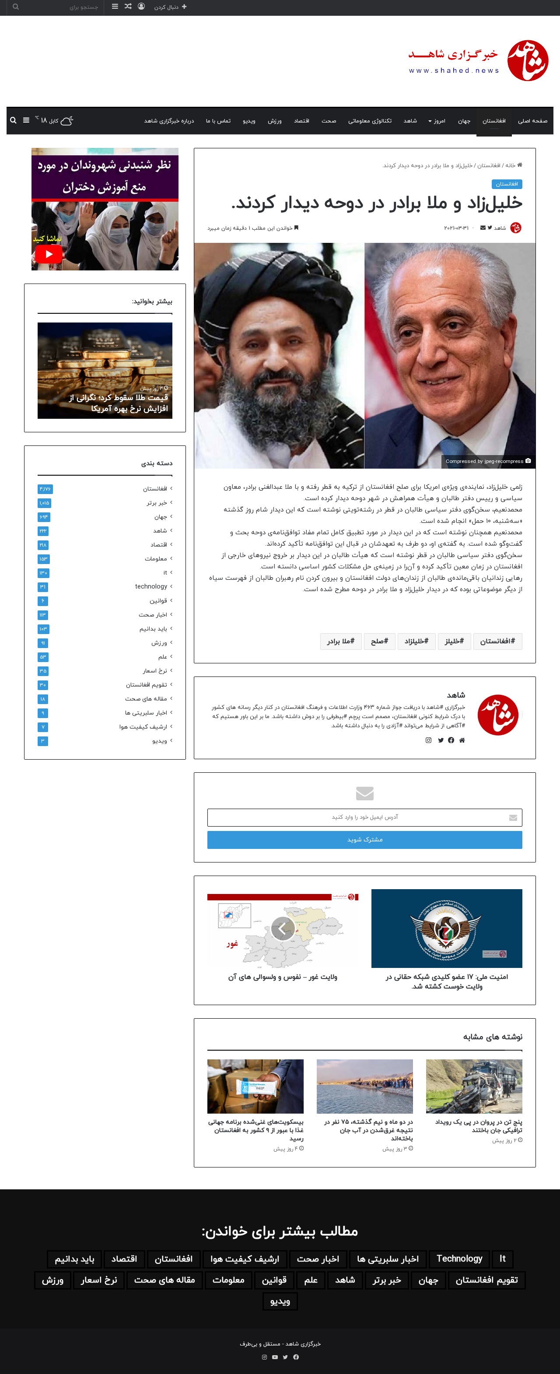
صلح (377, 641)
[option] (105, 370)
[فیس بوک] (449, 740)
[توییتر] (439, 740)
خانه (511, 166)
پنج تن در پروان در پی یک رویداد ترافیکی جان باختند (478, 1126)
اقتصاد (301, 121)
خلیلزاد (414, 641)
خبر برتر (157, 503)
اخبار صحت (153, 615)
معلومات (156, 559)
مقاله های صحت (146, 699)
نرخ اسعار (155, 671)
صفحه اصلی (532, 121)
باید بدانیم (153, 629)
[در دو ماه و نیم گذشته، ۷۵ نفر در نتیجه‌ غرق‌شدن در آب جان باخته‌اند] (365, 1086)
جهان (464, 121)
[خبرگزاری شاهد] (476, 61)
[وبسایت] (460, 740)
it (165, 573)
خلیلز (452, 641)
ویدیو (249, 121)
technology (151, 587)
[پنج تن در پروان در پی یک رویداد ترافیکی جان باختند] (474, 1086)
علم (162, 657)
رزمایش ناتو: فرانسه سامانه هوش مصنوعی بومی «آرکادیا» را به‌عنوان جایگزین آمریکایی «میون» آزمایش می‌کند (110, 392)
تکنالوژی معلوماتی (370, 121)
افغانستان (494, 121)
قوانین (158, 601)
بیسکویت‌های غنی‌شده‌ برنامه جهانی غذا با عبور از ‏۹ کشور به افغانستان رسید (256, 1130)
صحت (329, 121)
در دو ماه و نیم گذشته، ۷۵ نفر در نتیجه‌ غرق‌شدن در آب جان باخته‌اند (368, 1130)
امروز (439, 121)
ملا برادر (338, 641)
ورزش (275, 121)
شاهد (410, 121)
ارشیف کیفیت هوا (143, 727)
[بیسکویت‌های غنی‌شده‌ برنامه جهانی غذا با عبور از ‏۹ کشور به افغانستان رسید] (255, 1086)
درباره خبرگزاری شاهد (169, 121)
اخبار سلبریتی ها (146, 713)
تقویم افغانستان (146, 685)
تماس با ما (218, 121)
